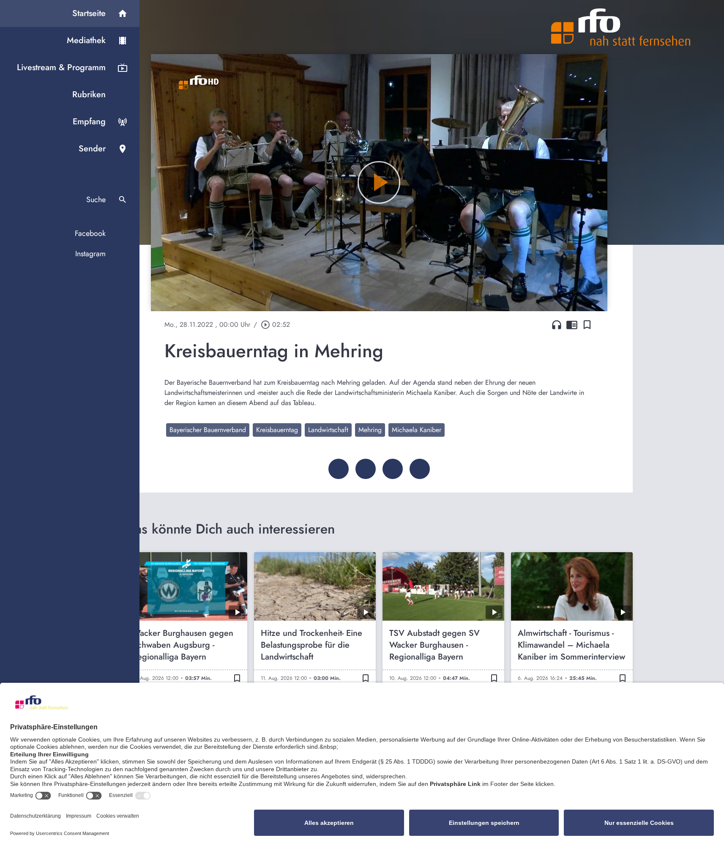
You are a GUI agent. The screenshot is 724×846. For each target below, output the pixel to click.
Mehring (370, 430)
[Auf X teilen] (365, 469)
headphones (557, 325)
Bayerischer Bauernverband (207, 430)
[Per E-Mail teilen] (420, 469)
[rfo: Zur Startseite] (621, 27)
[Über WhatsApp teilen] (392, 469)
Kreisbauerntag (277, 430)
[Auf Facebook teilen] (338, 469)
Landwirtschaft (328, 430)
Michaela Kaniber (416, 430)
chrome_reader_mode (572, 325)
